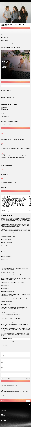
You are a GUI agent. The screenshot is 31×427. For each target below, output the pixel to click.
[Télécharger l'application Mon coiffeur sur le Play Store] (29, 401)
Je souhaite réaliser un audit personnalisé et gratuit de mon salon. (12, 355)
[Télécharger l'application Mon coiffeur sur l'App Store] (27, 401)
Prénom (2, 362)
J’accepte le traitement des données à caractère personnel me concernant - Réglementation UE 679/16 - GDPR (16, 378)
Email (2, 367)
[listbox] (15, 360)
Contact (2, 416)
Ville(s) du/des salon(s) (4, 376)
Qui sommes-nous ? (3, 415)
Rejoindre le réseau (3, 395)
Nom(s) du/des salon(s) (4, 373)
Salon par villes (3, 411)
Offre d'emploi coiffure (3, 423)
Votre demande (3, 351)
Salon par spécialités (3, 410)
